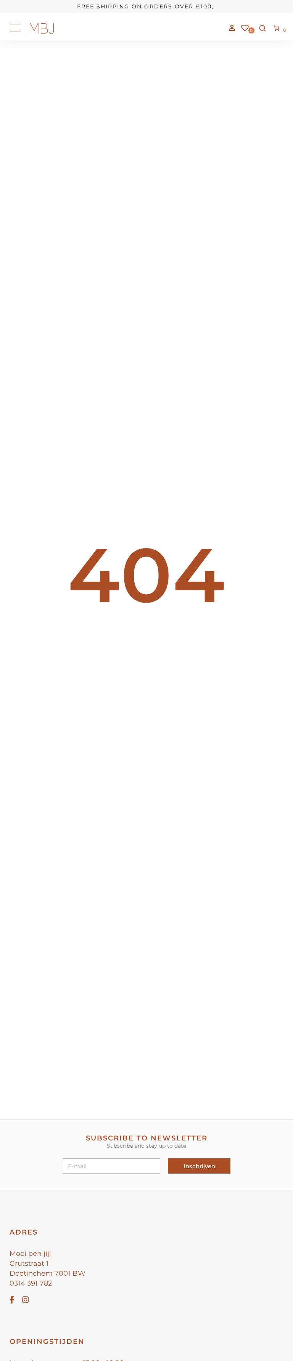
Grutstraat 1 (29, 1263)
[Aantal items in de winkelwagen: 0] (276, 28)
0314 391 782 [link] (31, 1283)
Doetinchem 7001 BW (47, 1273)
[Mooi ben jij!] (42, 32)
